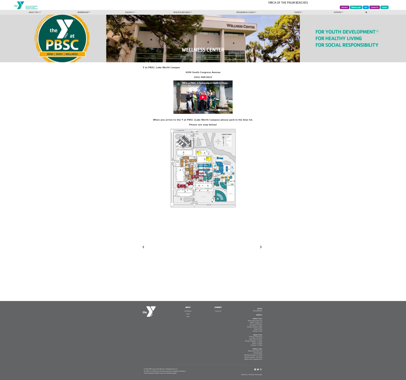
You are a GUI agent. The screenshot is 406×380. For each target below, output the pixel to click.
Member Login (356, 7)
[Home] (75, 5)
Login (188, 314)
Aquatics (129, 13)
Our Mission (187, 311)
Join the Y (344, 7)
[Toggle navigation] (366, 12)
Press (188, 316)
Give (365, 7)
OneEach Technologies (255, 374)
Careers (384, 7)
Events (297, 13)
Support (338, 13)
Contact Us (374, 7)
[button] (147, 247)
